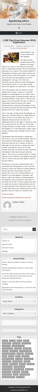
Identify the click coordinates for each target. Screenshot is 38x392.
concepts (6, 346)
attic (19, 341)
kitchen (19, 359)
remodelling (19, 367)
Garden (20, 354)
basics (26, 341)
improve (25, 356)
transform (24, 374)
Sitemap (5, 251)
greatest (29, 354)
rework (25, 372)
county (18, 348)
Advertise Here (7, 244)
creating (27, 348)
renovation (19, 369)
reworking (7, 374)
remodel (30, 364)
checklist (26, 343)
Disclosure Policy (8, 248)
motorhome (17, 361)
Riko (12, 46)
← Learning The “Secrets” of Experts (19, 220)
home (5, 356)
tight (15, 374)
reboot (22, 364)
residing (16, 372)
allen (5, 341)
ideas (18, 356)
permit (27, 361)
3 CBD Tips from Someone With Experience (19, 41)
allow (12, 341)
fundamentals (9, 354)
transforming (9, 377)
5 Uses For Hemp (7, 194)
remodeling (7, 367)
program (13, 364)
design (5, 351)
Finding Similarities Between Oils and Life (16, 197)
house (11, 356)
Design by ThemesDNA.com (19, 390)
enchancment (25, 351)
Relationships (22, 48)
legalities (28, 359)
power (5, 364)
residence (7, 372)
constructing (18, 346)
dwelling (14, 351)
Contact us (5, 241)
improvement (8, 359)
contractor (8, 348)
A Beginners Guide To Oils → (19, 217)
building (16, 343)
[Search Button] (19, 27)
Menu (20, 33)
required (29, 369)
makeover (7, 361)
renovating (7, 369)
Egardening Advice (19, 21)
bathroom (7, 343)
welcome (20, 377)
